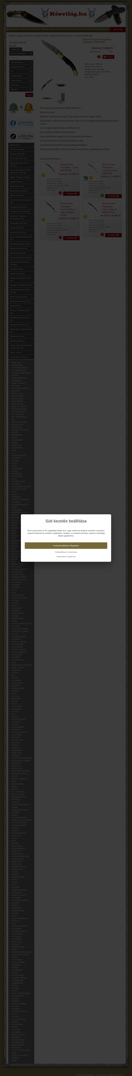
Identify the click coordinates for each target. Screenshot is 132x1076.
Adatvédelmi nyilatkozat (66, 557)
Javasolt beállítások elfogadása (66, 546)
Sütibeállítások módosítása (66, 552)
